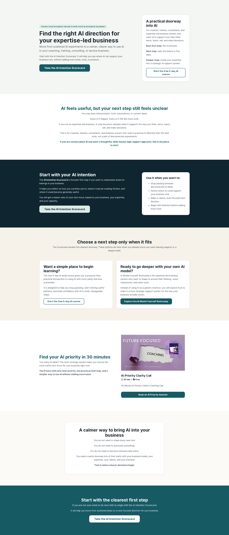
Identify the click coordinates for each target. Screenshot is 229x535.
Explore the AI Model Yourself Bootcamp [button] (146, 301)
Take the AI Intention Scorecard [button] (64, 67)
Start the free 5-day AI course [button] (165, 73)
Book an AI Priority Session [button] (153, 394)
